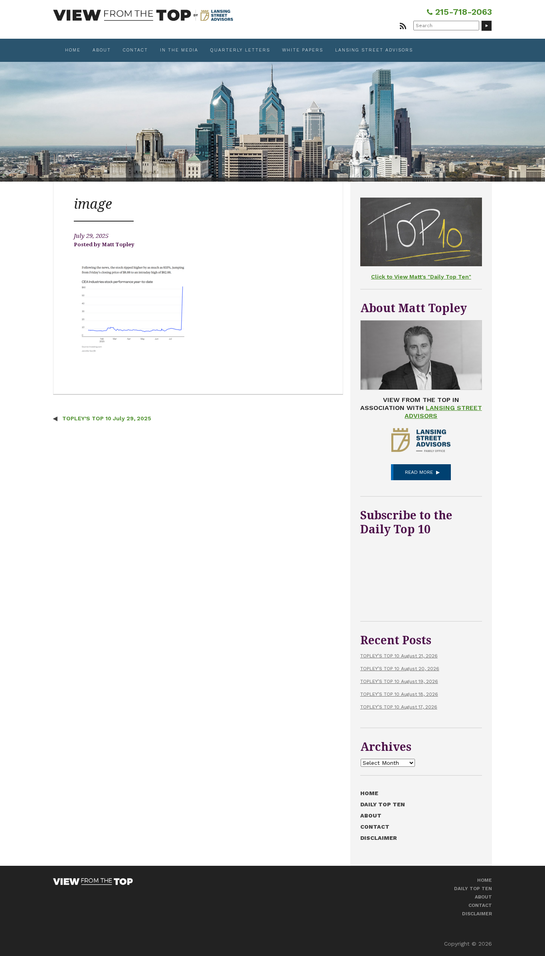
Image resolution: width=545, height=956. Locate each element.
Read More (419, 472)
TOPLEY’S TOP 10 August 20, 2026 (399, 668)
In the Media (179, 50)
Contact (135, 50)
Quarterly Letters (240, 50)
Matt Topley (118, 244)
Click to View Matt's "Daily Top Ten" (421, 276)
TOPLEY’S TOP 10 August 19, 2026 (399, 681)
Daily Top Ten (382, 804)
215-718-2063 (462, 12)
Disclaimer (378, 838)
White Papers (302, 50)
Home (73, 50)
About (102, 50)
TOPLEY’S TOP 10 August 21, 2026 (399, 656)
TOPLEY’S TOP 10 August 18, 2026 (399, 694)
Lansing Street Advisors (374, 50)
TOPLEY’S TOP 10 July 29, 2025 (106, 418)
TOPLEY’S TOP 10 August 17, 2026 (398, 707)
